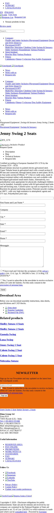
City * (2, 217)
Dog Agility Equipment (41, 59)
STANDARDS (11, 454)
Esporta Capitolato (15, 310)
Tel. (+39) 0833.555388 (10, 421)
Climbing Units (29, 47)
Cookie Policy (11, 487)
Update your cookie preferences (18, 489)
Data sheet (12, 308)
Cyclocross (26, 59)
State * (3, 224)
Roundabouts (24, 50)
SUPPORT (10, 5)
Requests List (20, 17)
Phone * (3, 238)
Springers (15, 50)
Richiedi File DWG (15, 312)
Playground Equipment (9, 127)
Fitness (8, 57)
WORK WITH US (13, 451)
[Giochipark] (11, 66)
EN (1, 12)
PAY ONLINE (11, 447)
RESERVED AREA (14, 444)
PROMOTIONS (12, 449)
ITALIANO (9, 12)
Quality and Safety (13, 40)
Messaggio (4, 245)
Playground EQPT (13, 45)
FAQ (7, 3)
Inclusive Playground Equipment (34, 40)
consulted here (21, 512)
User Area (12, 15)
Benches (8, 54)
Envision (43, 512)
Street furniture (11, 52)
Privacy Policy (11, 484)
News (7, 70)
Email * (3, 231)
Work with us (10, 72)
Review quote (5, 26)
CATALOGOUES (13, 8)
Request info (10, 75)
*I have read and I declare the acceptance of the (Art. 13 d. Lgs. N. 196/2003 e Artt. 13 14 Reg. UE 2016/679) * (24, 273)
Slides (7, 50)
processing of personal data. (11, 285)
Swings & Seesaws (44, 47)
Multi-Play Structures (14, 47)
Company (9, 38)
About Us (17, 43)
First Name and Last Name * (12, 202)
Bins (15, 54)
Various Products (38, 50)
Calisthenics (10, 59)
